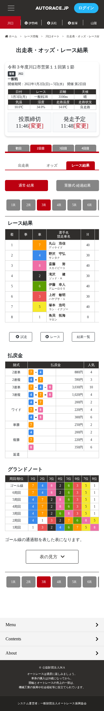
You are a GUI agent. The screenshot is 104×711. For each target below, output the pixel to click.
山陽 (94, 23)
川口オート (52, 36)
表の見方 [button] (49, 556)
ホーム (13, 36)
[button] (11, 7)
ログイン (86, 8)
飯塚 (75, 23)
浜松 (54, 23)
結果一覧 (83, 337)
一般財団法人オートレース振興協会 (63, 703)
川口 (10, 23)
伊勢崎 (33, 23)
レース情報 (31, 36)
